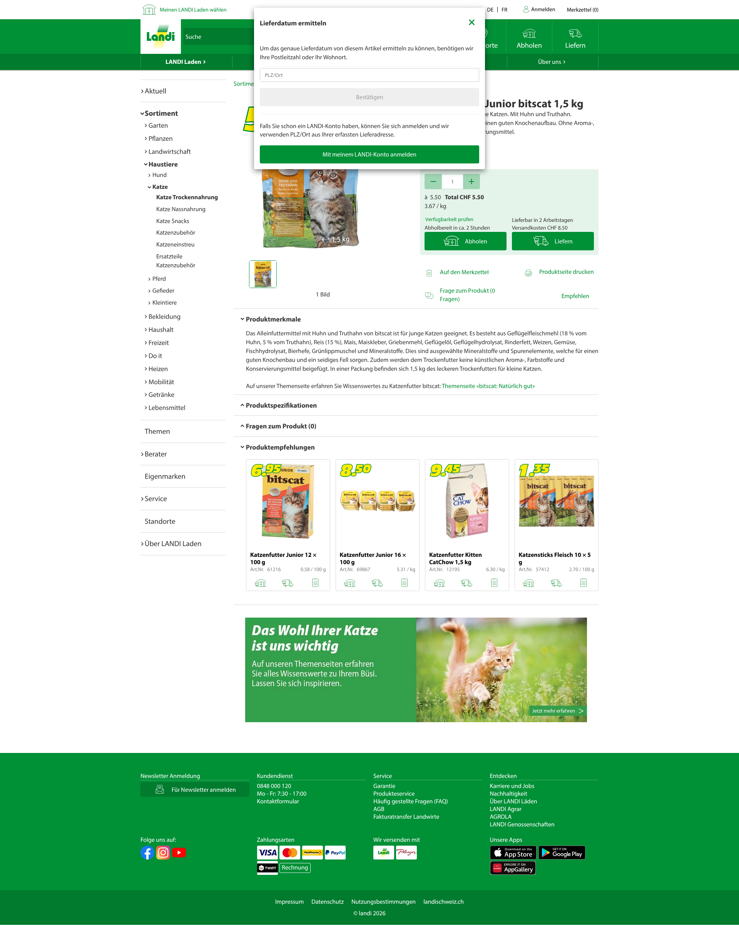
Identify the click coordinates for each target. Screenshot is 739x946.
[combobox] (369, 75)
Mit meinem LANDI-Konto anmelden (369, 154)
